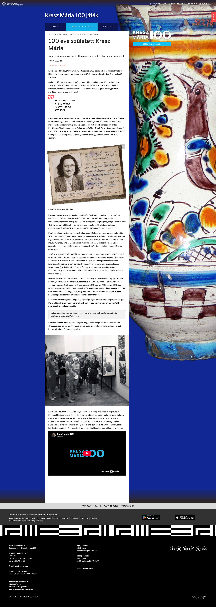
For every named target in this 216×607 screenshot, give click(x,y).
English (203, 4)
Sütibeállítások (15, 584)
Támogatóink (127, 506)
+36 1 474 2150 (23, 571)
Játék (55, 26)
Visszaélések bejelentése (18, 587)
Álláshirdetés (111, 506)
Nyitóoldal (52, 34)
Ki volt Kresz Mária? (82, 26)
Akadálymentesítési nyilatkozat (21, 589)
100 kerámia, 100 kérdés (152, 44)
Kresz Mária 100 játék (66, 34)
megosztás (53, 65)
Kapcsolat (87, 506)
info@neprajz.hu (21, 566)
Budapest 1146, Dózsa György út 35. (23, 548)
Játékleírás (108, 26)
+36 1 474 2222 (31, 574)
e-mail (64, 65)
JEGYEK (214, 17)
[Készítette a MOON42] (199, 597)
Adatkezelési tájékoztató (18, 582)
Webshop (192, 4)
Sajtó (98, 506)
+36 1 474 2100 (22, 553)
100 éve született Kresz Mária (87, 34)
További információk (85, 569)
